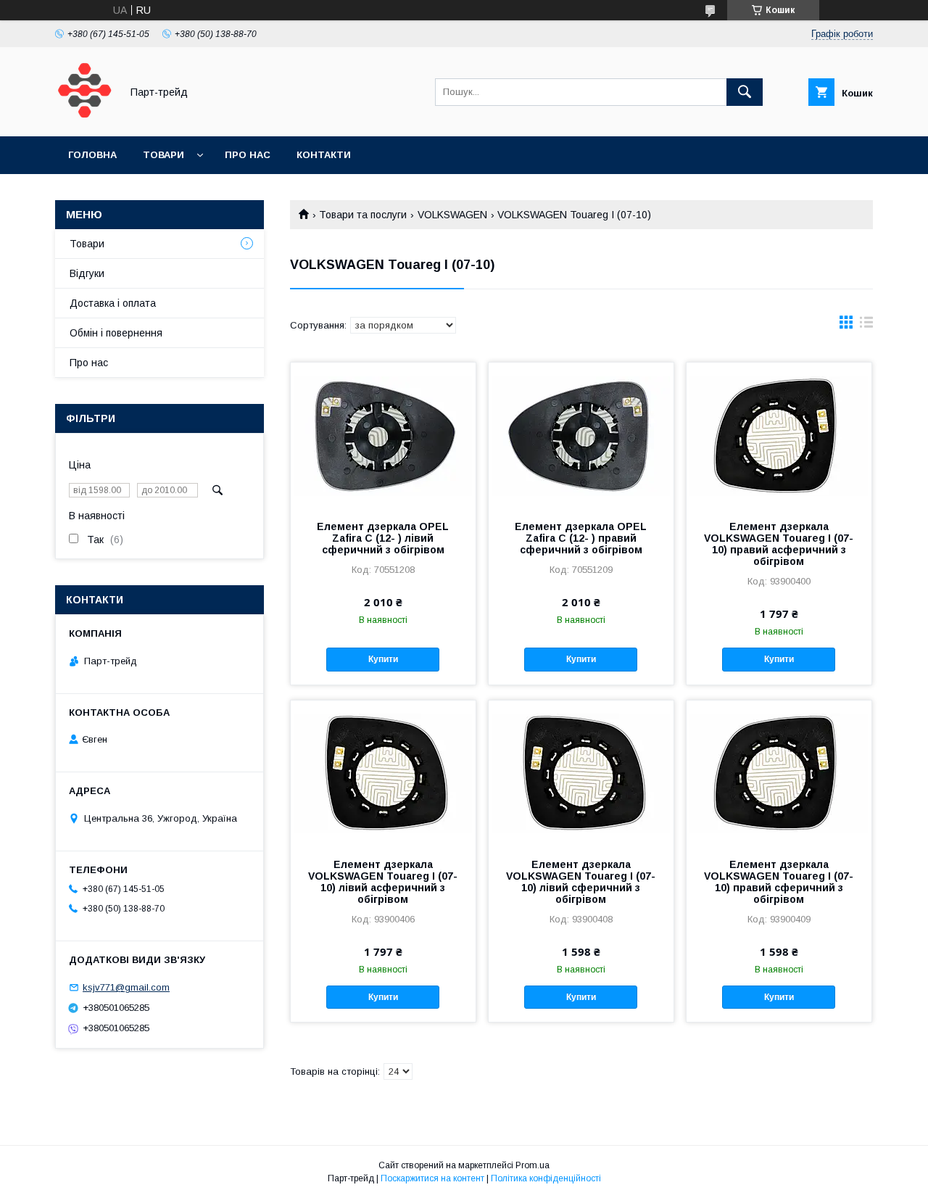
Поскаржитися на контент (432, 1178)
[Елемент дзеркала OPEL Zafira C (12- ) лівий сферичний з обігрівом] (383, 435)
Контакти (324, 154)
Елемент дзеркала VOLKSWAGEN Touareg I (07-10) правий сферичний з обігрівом (778, 882)
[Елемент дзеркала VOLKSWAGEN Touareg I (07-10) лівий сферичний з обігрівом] (581, 773)
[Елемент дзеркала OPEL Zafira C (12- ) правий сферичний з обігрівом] (581, 435)
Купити (383, 659)
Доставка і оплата (113, 303)
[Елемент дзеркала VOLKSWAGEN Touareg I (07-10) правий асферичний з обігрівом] (779, 435)
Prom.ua (532, 1165)
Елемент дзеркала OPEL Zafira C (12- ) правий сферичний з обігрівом (581, 538)
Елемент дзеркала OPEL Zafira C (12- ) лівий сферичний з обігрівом (383, 538)
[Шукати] (744, 92)
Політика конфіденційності (546, 1178)
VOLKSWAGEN (452, 214)
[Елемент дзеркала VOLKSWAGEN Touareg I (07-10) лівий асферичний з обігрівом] (383, 773)
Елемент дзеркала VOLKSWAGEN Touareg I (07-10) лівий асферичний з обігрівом (382, 882)
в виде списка (866, 325)
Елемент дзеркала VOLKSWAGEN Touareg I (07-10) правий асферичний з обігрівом (778, 544)
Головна (92, 154)
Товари (163, 154)
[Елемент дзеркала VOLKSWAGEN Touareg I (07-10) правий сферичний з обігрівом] (779, 773)
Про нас (247, 154)
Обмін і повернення (116, 333)
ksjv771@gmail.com (126, 987)
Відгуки (87, 273)
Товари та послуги (363, 214)
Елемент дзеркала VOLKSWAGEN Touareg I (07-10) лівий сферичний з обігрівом (580, 882)
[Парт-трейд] (84, 117)
